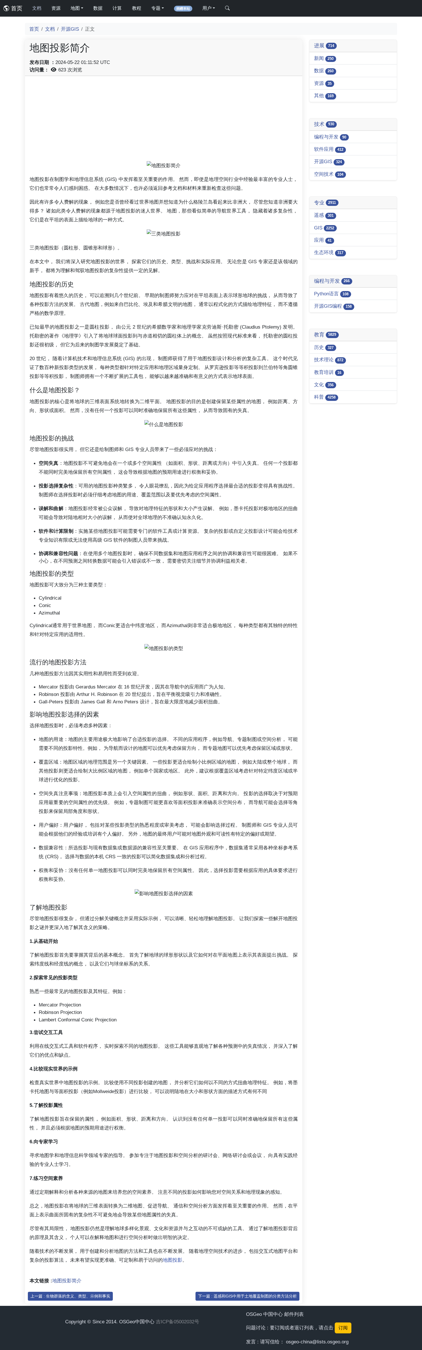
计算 (117, 8)
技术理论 (328, 359)
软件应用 (328, 149)
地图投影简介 (67, 1280)
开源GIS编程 (333, 306)
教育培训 (327, 372)
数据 (97, 8)
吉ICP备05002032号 (177, 1321)
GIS (324, 228)
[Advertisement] (164, 121)
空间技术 (328, 174)
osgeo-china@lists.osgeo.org (317, 1342)
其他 (324, 95)
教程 (136, 8)
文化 (324, 384)
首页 (15, 8)
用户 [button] (207, 8)
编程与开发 (330, 137)
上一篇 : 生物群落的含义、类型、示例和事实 (70, 1296)
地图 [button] (75, 8)
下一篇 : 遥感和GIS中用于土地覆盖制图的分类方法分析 (247, 1296)
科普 (325, 397)
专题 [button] (155, 8)
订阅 (343, 1327)
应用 (323, 240)
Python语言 (331, 293)
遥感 (324, 215)
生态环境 (328, 252)
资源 (56, 8)
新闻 (324, 58)
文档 (36, 8)
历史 (324, 347)
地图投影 (172, 1260)
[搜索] (227, 8)
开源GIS (70, 29)
